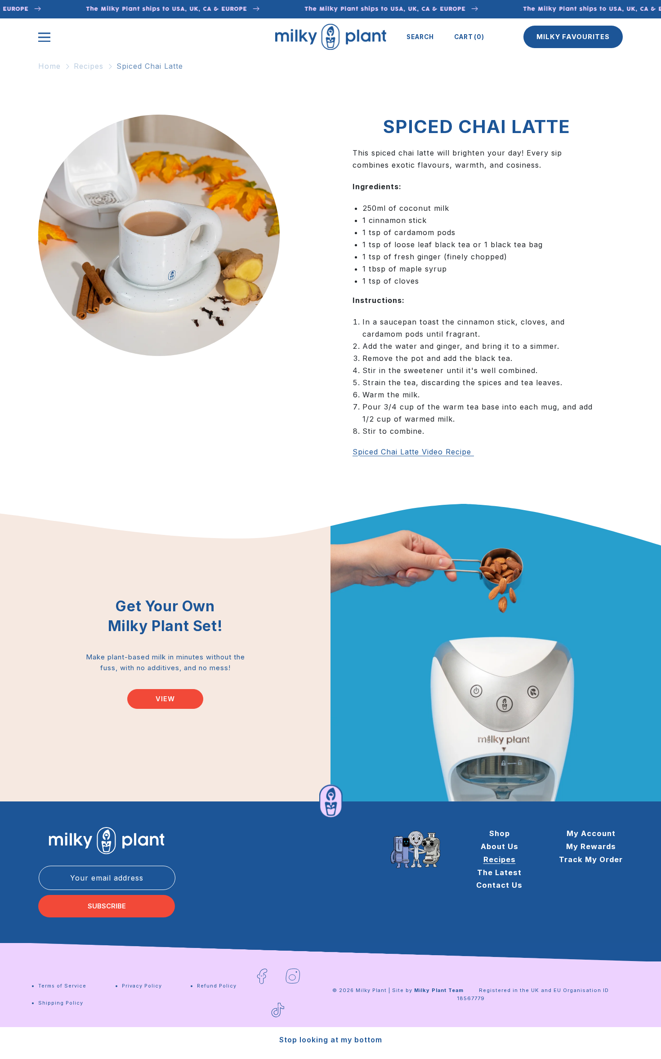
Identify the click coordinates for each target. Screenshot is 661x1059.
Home (49, 66)
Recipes (88, 66)
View (165, 699)
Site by (428, 990)
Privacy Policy (142, 986)
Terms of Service (62, 986)
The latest (499, 872)
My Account (591, 833)
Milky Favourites (573, 37)
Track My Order (591, 859)
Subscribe (107, 906)
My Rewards (591, 846)
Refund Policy (217, 986)
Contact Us (499, 885)
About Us (499, 846)
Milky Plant (371, 990)
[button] (420, 36)
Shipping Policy (60, 1003)
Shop (499, 833)
